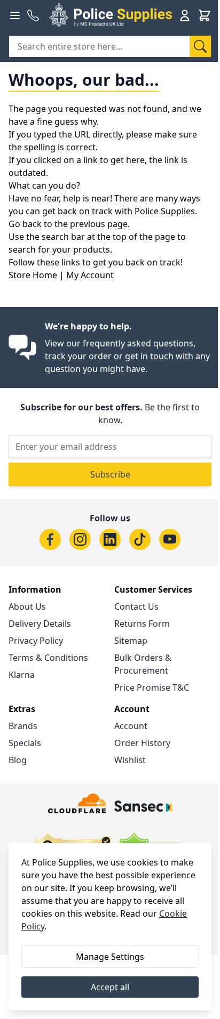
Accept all (110, 987)
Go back (25, 224)
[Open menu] (15, 15)
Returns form (142, 623)
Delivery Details (40, 623)
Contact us (136, 606)
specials (25, 743)
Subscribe (110, 474)
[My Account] (185, 15)
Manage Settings (110, 957)
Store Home (33, 275)
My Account (90, 275)
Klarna (22, 675)
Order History (142, 743)
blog (18, 760)
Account (130, 726)
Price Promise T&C (151, 687)
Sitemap (130, 640)
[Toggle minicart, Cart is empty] (204, 15)
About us (27, 606)
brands (23, 726)
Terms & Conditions (48, 658)
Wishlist (130, 760)
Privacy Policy (36, 640)
